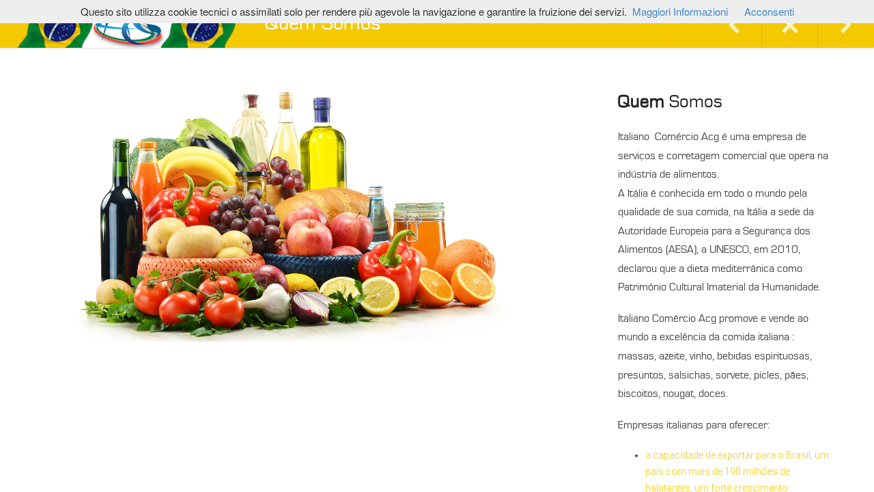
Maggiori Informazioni (680, 11)
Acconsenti (769, 11)
